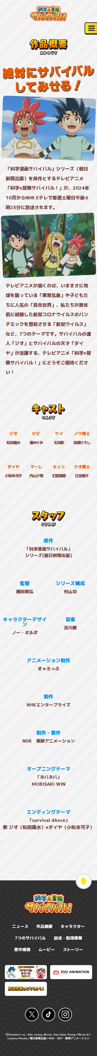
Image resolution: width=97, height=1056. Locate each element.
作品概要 (44, 926)
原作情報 (22, 949)
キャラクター (73, 926)
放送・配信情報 (68, 938)
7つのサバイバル (30, 938)
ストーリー (73, 949)
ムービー (47, 949)
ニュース (20, 926)
